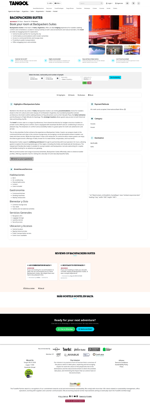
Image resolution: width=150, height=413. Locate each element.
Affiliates (121, 360)
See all (42, 288)
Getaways (87, 8)
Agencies (120, 3)
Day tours (49, 8)
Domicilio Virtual (29, 367)
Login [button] (109, 3)
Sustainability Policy (121, 365)
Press (121, 367)
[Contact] (127, 3)
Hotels (108, 8)
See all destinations (38, 8)
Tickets (115, 8)
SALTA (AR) (93, 143)
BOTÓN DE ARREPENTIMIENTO (75, 401)
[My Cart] (133, 3)
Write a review (30, 288)
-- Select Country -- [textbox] (67, 79)
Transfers (79, 8)
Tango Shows (70, 8)
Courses (101, 8)
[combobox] (71, 78)
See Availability (115, 77)
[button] (91, 3)
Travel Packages (58, 8)
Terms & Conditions (121, 362)
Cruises (95, 8)
